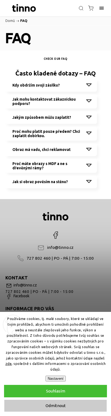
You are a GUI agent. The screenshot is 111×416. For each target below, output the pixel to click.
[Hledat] (81, 8)
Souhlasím (55, 391)
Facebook (55, 235)
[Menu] (101, 8)
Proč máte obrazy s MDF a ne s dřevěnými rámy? (39, 165)
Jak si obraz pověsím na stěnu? (40, 182)
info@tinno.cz (60, 247)
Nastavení (56, 379)
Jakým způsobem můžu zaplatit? (41, 117)
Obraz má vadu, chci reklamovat (41, 149)
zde (8, 363)
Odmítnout (56, 405)
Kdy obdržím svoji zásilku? (36, 85)
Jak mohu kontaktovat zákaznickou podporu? (44, 101)
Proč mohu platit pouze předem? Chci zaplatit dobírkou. (46, 133)
